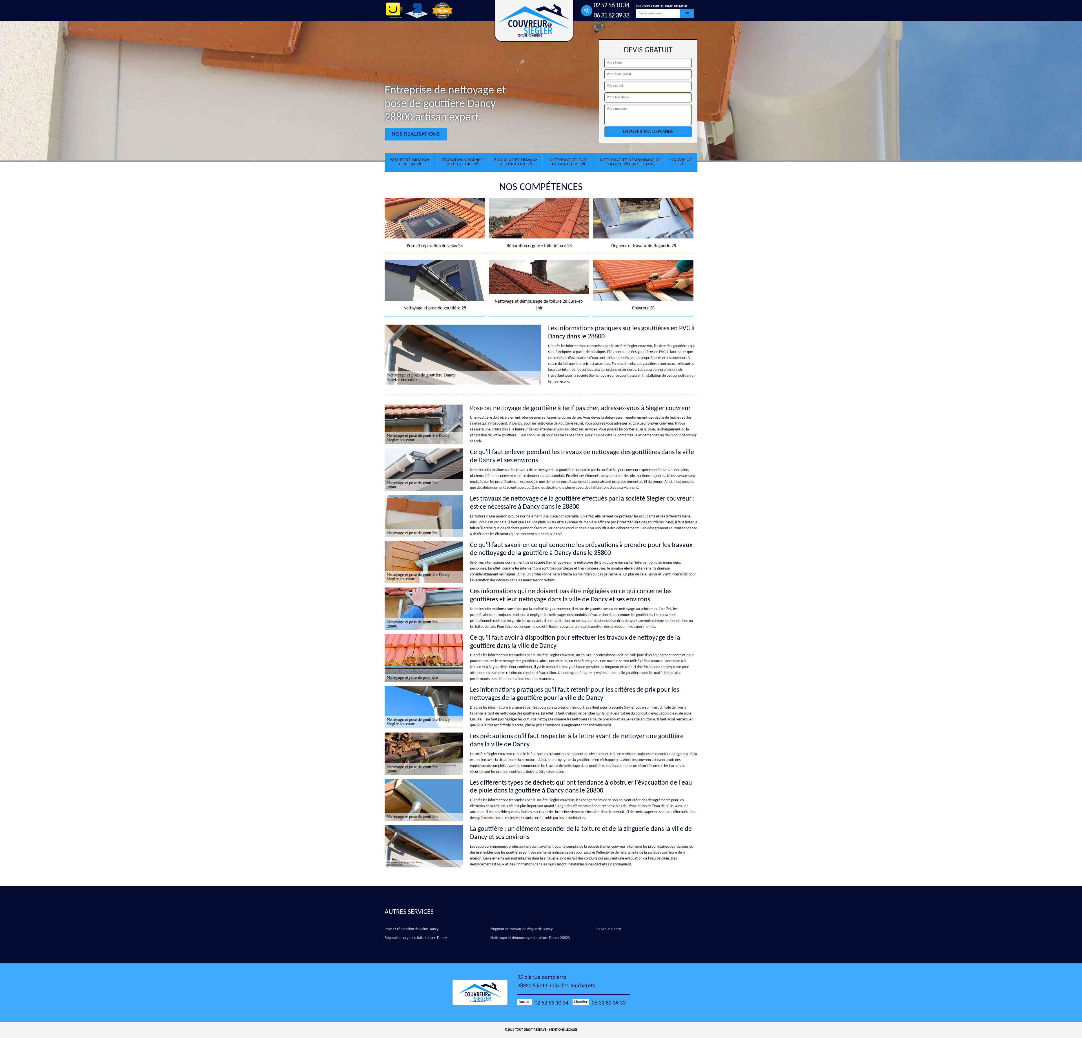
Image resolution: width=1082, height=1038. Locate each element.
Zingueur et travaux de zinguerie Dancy (521, 929)
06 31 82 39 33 (611, 15)
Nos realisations (416, 134)
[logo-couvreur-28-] (485, 992)
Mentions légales (563, 1030)
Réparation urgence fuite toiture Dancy (416, 938)
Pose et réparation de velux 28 (409, 162)
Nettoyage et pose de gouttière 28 (569, 162)
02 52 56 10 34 (611, 5)
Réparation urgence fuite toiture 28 (461, 162)
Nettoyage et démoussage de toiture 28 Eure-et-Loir (630, 162)
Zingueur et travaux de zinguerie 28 (516, 162)
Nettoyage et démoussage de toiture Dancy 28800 (530, 938)
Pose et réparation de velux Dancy (411, 929)
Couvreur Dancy (608, 929)
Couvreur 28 (681, 162)
